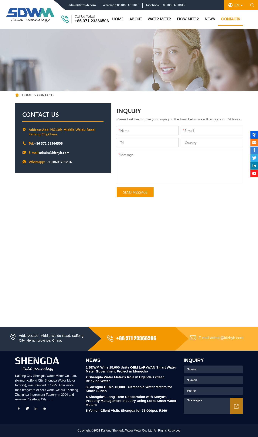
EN (236, 5)
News (210, 19)
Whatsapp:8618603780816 (121, 5)
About (135, 19)
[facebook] (19, 408)
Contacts (230, 19)
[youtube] (44, 408)
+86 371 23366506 (92, 20)
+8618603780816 (58, 162)
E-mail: (221, 338)
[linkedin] (36, 408)
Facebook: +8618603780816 (165, 5)
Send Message (135, 192)
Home (117, 19)
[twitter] (27, 408)
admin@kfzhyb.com (82, 5)
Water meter (159, 19)
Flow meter (188, 19)
